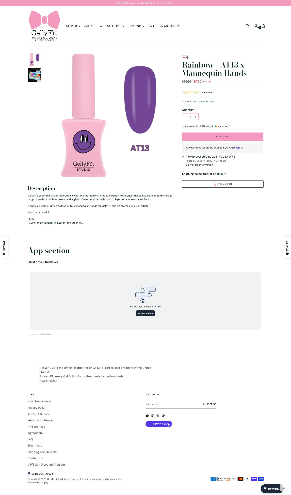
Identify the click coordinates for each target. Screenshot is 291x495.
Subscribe (209, 404)
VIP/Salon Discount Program (46, 464)
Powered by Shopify (38, 482)
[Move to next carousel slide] (260, 351)
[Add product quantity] (195, 116)
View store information (199, 165)
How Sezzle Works (40, 401)
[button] (222, 126)
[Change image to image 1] (34, 59)
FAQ (30, 439)
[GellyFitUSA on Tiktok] (164, 416)
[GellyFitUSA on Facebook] (148, 416)
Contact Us (35, 458)
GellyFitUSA (53, 479)
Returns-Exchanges (41, 420)
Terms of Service (39, 414)
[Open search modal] (247, 26)
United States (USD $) (43, 473)
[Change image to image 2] (34, 75)
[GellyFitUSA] (44, 26)
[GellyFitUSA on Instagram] (153, 416)
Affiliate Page (36, 426)
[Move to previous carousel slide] (253, 351)
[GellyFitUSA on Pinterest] (158, 416)
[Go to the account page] (254, 26)
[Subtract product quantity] (185, 116)
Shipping (188, 174)
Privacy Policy (37, 407)
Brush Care (35, 445)
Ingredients (35, 433)
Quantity (188, 109)
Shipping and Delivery (42, 452)
